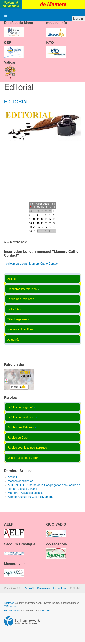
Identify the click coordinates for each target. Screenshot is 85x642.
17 (34, 223)
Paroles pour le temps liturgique (27, 447)
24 (34, 226)
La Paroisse (14, 309)
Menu (77, 18)
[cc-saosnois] (56, 550)
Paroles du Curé (17, 437)
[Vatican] (10, 68)
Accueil (11, 279)
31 (34, 231)
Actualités (13, 339)
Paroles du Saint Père (21, 417)
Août (39, 204)
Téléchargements (18, 319)
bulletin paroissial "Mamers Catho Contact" (32, 263)
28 (50, 226)
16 (30, 223)
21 (50, 223)
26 (42, 226)
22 (54, 223)
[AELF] (14, 530)
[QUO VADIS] (56, 530)
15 (54, 219)
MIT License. (11, 606)
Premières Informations (22, 289)
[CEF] (14, 49)
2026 (46, 204)
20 (46, 223)
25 (38, 226)
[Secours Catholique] (14, 550)
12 (42, 219)
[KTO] (56, 49)
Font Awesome (12, 610)
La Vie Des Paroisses (20, 299)
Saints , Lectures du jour (22, 458)
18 (38, 223)
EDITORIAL (16, 101)
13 (46, 219)
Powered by (22, 621)
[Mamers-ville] (14, 570)
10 (34, 219)
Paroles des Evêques (20, 427)
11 (38, 219)
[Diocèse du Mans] (14, 29)
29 (54, 226)
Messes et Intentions (20, 329)
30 (30, 231)
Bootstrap (9, 602)
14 (50, 219)
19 (42, 223)
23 (30, 226)
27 (46, 226)
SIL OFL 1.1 (48, 610)
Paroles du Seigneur (20, 407)
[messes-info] (56, 29)
